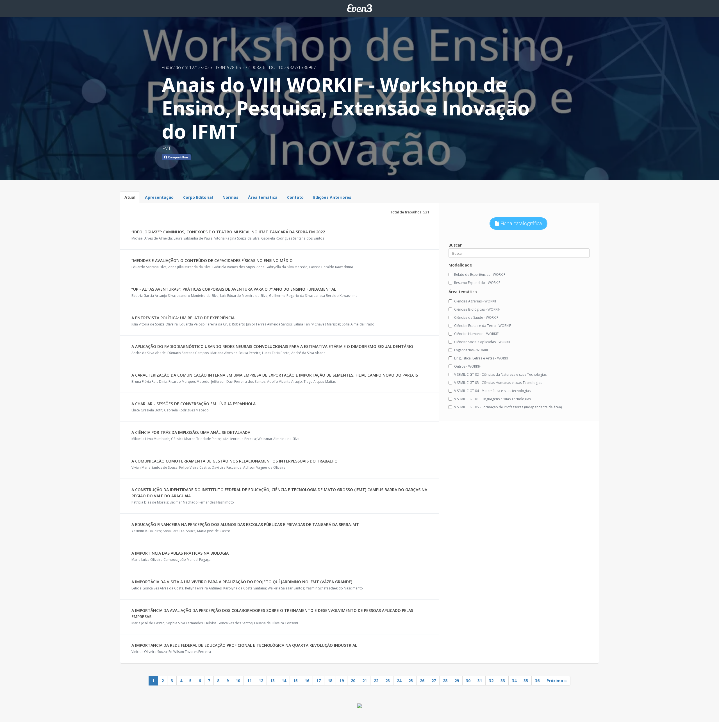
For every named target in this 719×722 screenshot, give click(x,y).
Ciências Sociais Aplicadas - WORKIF (482, 342)
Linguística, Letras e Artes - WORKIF (481, 358)
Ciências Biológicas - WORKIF (477, 309)
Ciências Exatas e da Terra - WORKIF (482, 325)
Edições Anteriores (332, 197)
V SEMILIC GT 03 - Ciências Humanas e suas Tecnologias (498, 382)
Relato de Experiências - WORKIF (479, 274)
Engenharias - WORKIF (471, 350)
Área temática (262, 197)
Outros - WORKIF (467, 366)
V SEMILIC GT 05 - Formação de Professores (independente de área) (508, 407)
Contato (295, 197)
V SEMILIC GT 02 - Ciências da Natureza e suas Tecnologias (500, 374)
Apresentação (159, 197)
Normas (230, 197)
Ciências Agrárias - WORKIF (475, 301)
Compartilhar (177, 157)
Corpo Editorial (198, 197)
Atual (129, 197)
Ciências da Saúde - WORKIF (476, 317)
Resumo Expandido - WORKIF (477, 282)
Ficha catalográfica (520, 223)
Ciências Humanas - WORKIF (476, 333)
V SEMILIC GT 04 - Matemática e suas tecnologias (492, 390)
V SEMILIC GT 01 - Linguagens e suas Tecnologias (492, 399)
